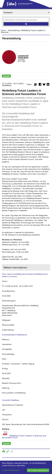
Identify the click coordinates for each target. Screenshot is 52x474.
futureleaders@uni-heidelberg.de (14, 334)
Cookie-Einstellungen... (11, 470)
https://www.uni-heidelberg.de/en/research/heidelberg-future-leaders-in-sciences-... (25, 275)
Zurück (6, 76)
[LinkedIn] (48, 85)
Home (3, 30)
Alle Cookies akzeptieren (38, 470)
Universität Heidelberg (10, 400)
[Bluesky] (44, 85)
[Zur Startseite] (26, 6)
